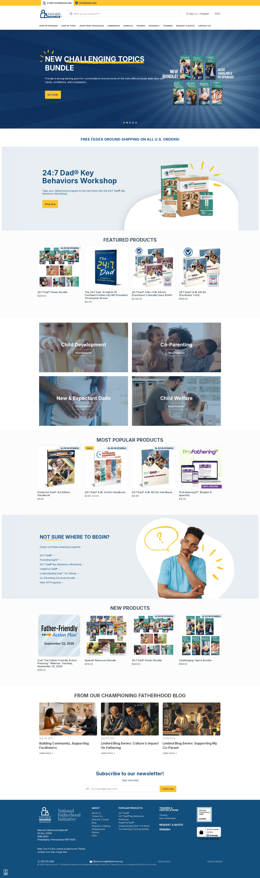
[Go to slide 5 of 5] (136, 122)
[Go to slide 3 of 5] (257, 76)
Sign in (193, 13)
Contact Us (204, 25)
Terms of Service (215, 861)
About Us (96, 813)
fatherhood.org (88, 3)
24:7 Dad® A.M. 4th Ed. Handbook (152, 492)
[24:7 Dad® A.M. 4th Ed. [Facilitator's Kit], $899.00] (201, 267)
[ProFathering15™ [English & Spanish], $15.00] (201, 467)
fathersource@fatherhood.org (107, 861)
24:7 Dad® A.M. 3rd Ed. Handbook (105, 492)
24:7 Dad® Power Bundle (52, 292)
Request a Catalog (101, 826)
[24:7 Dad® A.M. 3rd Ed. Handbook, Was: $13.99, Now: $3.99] (106, 467)
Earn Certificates (167, 818)
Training (168, 25)
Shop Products (83, 352)
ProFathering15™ (49, 559)
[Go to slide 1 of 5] (2, 76)
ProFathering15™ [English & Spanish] (195, 494)
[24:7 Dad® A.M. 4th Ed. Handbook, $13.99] (153, 467)
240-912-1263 (47, 861)
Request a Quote (185, 25)
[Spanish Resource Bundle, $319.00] (106, 635)
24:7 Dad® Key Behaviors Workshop (61, 564)
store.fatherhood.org (59, 3)
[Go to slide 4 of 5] (133, 122)
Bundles (128, 25)
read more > (46, 753)
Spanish (140, 25)
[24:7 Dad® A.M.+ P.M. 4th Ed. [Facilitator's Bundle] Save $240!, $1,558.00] (153, 267)
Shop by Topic (68, 25)
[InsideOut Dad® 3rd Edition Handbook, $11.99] (59, 467)
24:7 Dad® (46, 555)
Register (204, 13)
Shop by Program (48, 25)
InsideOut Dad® (49, 568)
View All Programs (51, 582)
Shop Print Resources (92, 25)
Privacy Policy (164, 861)
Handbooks (114, 25)
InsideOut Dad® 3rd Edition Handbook (53, 494)
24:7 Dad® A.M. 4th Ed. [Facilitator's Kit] (192, 294)
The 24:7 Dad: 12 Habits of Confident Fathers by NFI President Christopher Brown (106, 295)
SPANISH (164, 829)
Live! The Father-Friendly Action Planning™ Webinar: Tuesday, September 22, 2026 (57, 663)
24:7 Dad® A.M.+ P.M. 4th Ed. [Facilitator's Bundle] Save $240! (152, 294)
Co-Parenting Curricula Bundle (58, 577)
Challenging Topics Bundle (195, 660)
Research (154, 25)
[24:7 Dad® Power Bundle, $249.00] (59, 267)
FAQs (94, 835)
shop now (50, 204)
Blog (94, 822)
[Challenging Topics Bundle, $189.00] (201, 635)
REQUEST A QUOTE (171, 825)
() (218, 13)
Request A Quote (100, 819)
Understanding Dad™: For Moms (58, 573)
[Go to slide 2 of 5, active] (127, 122)
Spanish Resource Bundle (100, 660)
